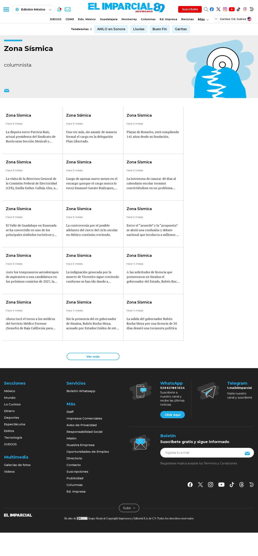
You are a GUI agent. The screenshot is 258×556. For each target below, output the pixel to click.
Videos (9, 471)
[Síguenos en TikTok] (238, 8)
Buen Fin (160, 29)
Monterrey (129, 19)
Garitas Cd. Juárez (233, 19)
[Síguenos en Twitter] (218, 8)
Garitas (181, 29)
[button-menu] (6, 9)
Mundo (10, 398)
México (9, 391)
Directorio (74, 458)
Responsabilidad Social (85, 432)
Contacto (74, 465)
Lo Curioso (12, 404)
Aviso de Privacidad (82, 425)
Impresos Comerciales (84, 418)
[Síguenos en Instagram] (225, 8)
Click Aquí (172, 415)
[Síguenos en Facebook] (211, 8)
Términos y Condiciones (220, 463)
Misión (71, 438)
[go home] (18, 515)
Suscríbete (190, 9)
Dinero (9, 411)
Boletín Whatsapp (81, 391)
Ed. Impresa (168, 19)
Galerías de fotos (17, 465)
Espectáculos (14, 424)
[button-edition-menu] (216, 18)
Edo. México (87, 19)
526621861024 (172, 387)
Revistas (187, 19)
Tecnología (13, 437)
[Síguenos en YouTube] (231, 8)
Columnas (148, 19)
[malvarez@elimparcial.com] (6, 93)
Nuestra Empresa (80, 445)
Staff (70, 412)
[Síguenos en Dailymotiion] (251, 484)
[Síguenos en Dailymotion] (251, 8)
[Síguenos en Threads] (245, 8)
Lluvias (139, 29)
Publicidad (75, 478)
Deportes (11, 417)
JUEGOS (55, 19)
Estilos (9, 431)
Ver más (93, 356)
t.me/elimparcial (239, 387)
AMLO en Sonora (111, 29)
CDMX (70, 19)
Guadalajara (109, 19)
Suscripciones (77, 471)
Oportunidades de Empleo (88, 451)
